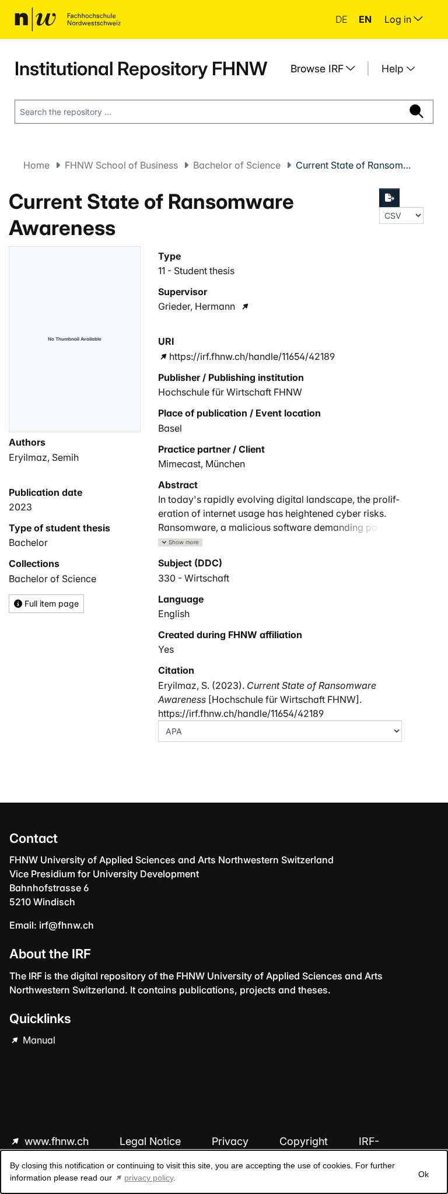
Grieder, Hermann (196, 306)
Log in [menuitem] (399, 19)
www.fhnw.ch (57, 1141)
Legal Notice (152, 1141)
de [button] (342, 19)
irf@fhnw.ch (66, 925)
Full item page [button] (50, 603)
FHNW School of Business (121, 165)
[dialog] (224, 1172)
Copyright (305, 1141)
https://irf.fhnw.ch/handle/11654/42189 (252, 356)
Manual (37, 1040)
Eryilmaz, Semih (44, 457)
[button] (180, 542)
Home (36, 165)
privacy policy (148, 1177)
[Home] (68, 19)
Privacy (231, 1141)
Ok (423, 1174)
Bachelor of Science (237, 165)
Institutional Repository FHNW (141, 68)
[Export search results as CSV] (389, 197)
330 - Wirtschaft (193, 578)
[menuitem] (327, 69)
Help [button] (394, 68)
